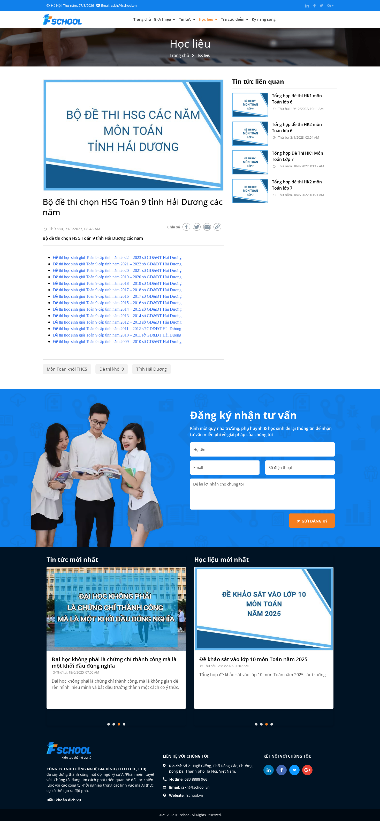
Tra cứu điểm (232, 19)
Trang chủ (142, 19)
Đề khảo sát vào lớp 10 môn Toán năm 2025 (253, 659)
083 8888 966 (196, 779)
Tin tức (185, 19)
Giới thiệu (162, 19)
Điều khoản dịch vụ (64, 799)
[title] (116, 609)
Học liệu (206, 19)
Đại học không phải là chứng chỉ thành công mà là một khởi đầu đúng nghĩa (114, 662)
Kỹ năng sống (264, 19)
